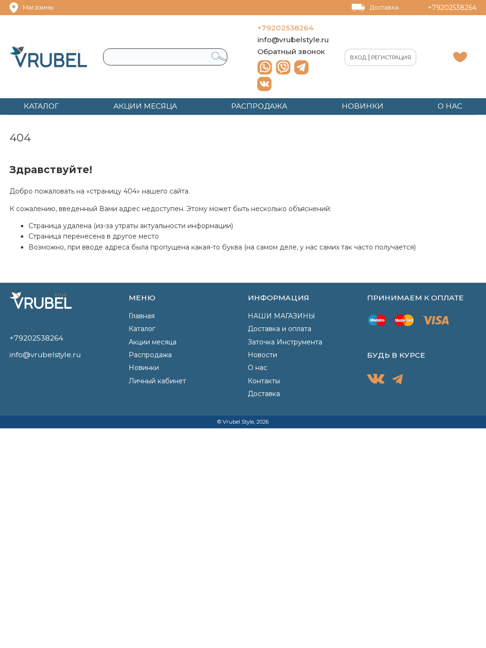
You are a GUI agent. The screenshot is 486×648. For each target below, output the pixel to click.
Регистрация (391, 57)
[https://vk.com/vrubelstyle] (264, 84)
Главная (142, 316)
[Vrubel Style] (48, 56)
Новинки (144, 367)
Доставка (384, 7)
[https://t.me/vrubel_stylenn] (301, 67)
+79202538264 (452, 7)
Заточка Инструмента (285, 342)
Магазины (38, 7)
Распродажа (150, 355)
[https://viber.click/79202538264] (283, 67)
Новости (262, 355)
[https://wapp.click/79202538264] (264, 67)
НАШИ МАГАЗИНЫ (281, 316)
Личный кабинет (157, 381)
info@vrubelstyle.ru (293, 39)
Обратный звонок (291, 51)
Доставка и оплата (279, 328)
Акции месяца (153, 342)
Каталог (142, 328)
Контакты (264, 381)
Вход (358, 57)
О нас (257, 367)
